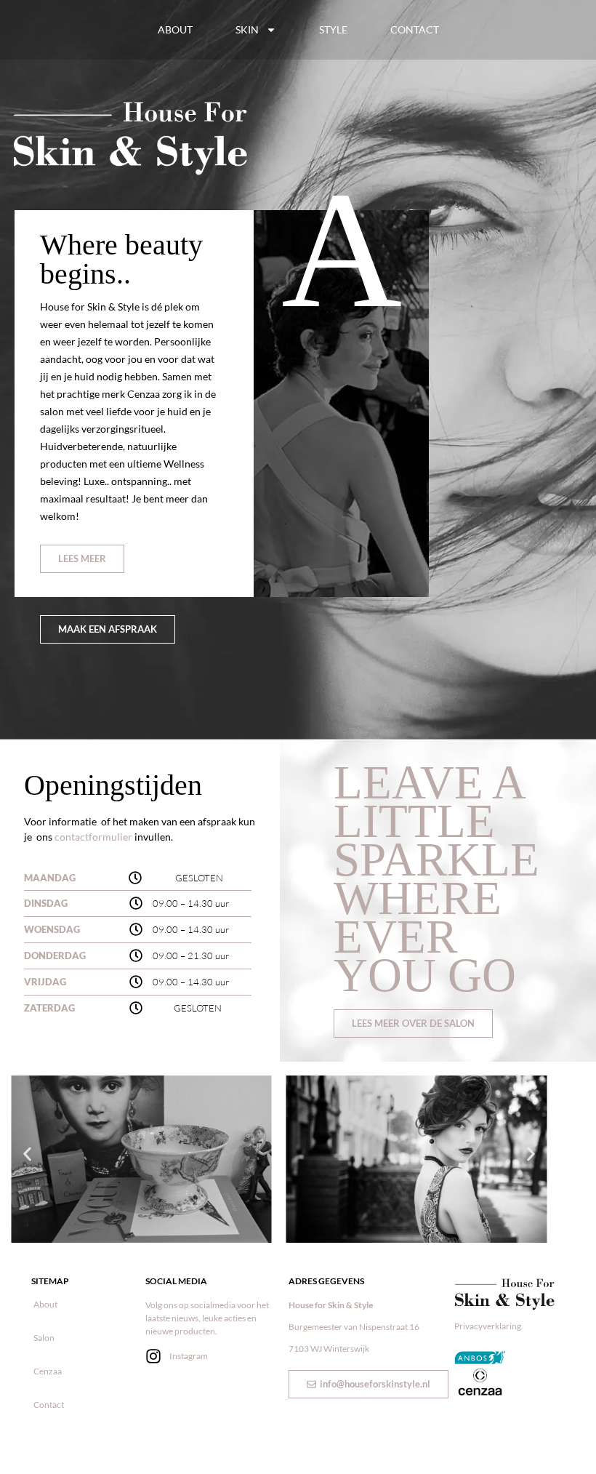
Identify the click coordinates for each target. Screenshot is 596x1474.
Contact (414, 29)
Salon (44, 1337)
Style (333, 29)
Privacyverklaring (487, 1326)
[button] (27, 1154)
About (175, 29)
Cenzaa (47, 1371)
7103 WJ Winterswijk (329, 1348)
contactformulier (94, 836)
